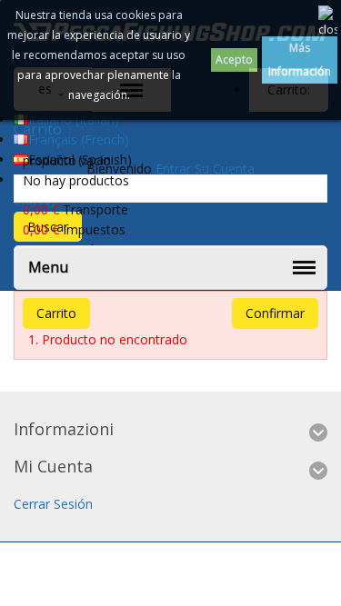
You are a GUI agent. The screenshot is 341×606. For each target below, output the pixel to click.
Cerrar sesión (53, 503)
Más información (299, 59)
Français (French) (78, 139)
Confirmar (275, 313)
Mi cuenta (53, 466)
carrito (56, 313)
